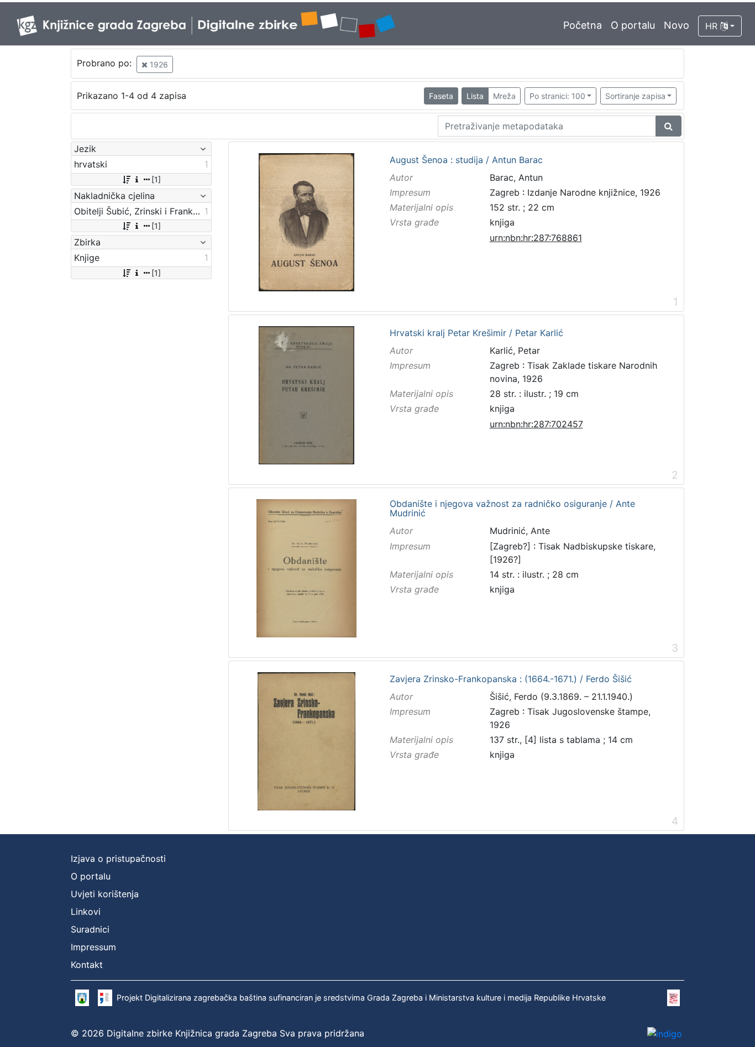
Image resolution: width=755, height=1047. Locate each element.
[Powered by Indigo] (664, 1033)
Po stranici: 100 (557, 96)
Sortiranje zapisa (635, 96)
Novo (676, 25)
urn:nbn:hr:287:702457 (536, 424)
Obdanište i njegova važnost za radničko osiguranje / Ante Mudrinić (512, 509)
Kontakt (87, 964)
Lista (475, 96)
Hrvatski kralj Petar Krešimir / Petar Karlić (476, 333)
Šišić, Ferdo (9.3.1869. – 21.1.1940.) (561, 696)
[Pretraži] (668, 126)
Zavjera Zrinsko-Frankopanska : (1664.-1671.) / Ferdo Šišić (511, 679)
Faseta (441, 96)
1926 (158, 64)
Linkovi (86, 911)
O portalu (633, 25)
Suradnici (90, 929)
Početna (582, 25)
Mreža (504, 96)
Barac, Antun (516, 177)
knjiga (502, 222)
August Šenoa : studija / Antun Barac (466, 160)
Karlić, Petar (515, 350)
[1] (156, 179)
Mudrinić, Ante (520, 530)
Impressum (93, 946)
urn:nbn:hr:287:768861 (536, 237)
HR (712, 26)
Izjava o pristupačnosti (118, 858)
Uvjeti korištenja (105, 893)
